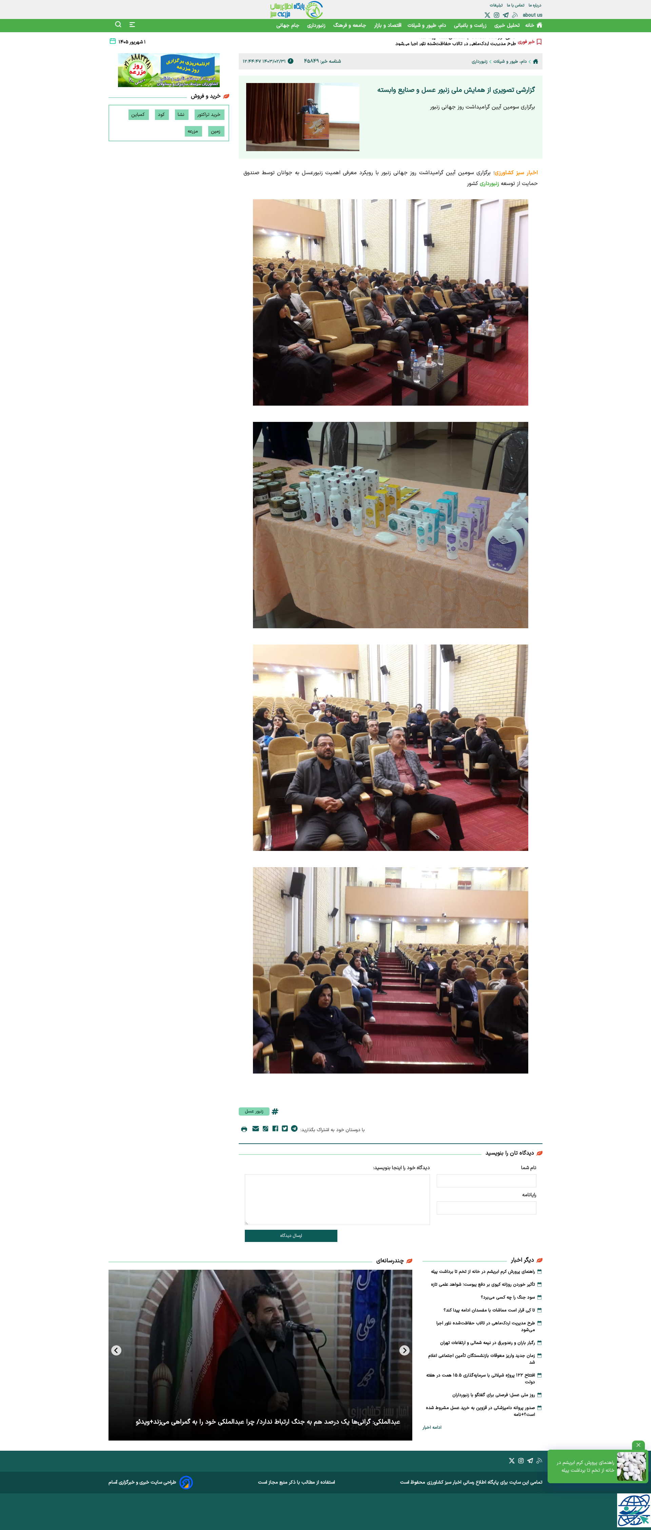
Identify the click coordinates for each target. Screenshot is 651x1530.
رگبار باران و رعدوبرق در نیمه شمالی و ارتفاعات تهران (466, 44)
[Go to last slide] (404, 1350)
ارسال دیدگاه (291, 1235)
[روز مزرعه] (168, 71)
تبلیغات (497, 5)
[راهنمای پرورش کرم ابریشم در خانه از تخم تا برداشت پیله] (631, 1466)
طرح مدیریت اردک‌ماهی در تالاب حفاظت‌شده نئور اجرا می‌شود (485, 1326)
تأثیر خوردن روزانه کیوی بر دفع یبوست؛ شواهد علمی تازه (483, 1284)
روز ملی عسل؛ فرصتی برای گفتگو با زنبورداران (493, 1395)
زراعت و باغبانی (471, 25)
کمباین (138, 114)
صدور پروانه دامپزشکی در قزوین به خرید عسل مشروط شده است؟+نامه (480, 1411)
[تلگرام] (505, 15)
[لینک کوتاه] (265, 1130)
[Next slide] (116, 1350)
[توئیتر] (487, 15)
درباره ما (535, 5)
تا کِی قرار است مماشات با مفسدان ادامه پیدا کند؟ (489, 1310)
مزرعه (193, 131)
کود (162, 114)
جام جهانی (288, 25)
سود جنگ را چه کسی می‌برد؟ (508, 1297)
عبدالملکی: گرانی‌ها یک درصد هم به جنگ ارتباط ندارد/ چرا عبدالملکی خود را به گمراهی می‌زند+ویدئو (268, 1422)
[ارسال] (255, 1130)
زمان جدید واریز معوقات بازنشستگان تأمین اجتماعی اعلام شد (481, 1359)
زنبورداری (317, 25)
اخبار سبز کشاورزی (444, 1482)
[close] (638, 1445)
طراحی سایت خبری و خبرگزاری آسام (142, 1482)
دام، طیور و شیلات (428, 25)
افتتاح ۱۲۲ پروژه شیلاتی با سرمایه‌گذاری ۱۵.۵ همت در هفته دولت (480, 1379)
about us (532, 15)
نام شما (528, 1167)
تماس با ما (516, 5)
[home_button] (535, 61)
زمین (216, 131)
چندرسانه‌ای (390, 1261)
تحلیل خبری (507, 25)
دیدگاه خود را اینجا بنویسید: (401, 1167)
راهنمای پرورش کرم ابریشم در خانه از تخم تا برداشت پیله (585, 1466)
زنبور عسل (254, 1111)
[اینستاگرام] (496, 15)
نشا (182, 114)
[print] (244, 1129)
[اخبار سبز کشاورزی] (296, 9)
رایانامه (529, 1195)
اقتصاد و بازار (387, 25)
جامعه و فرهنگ (350, 25)
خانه (529, 25)
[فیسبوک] (275, 1130)
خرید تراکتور (209, 114)
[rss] (515, 15)
